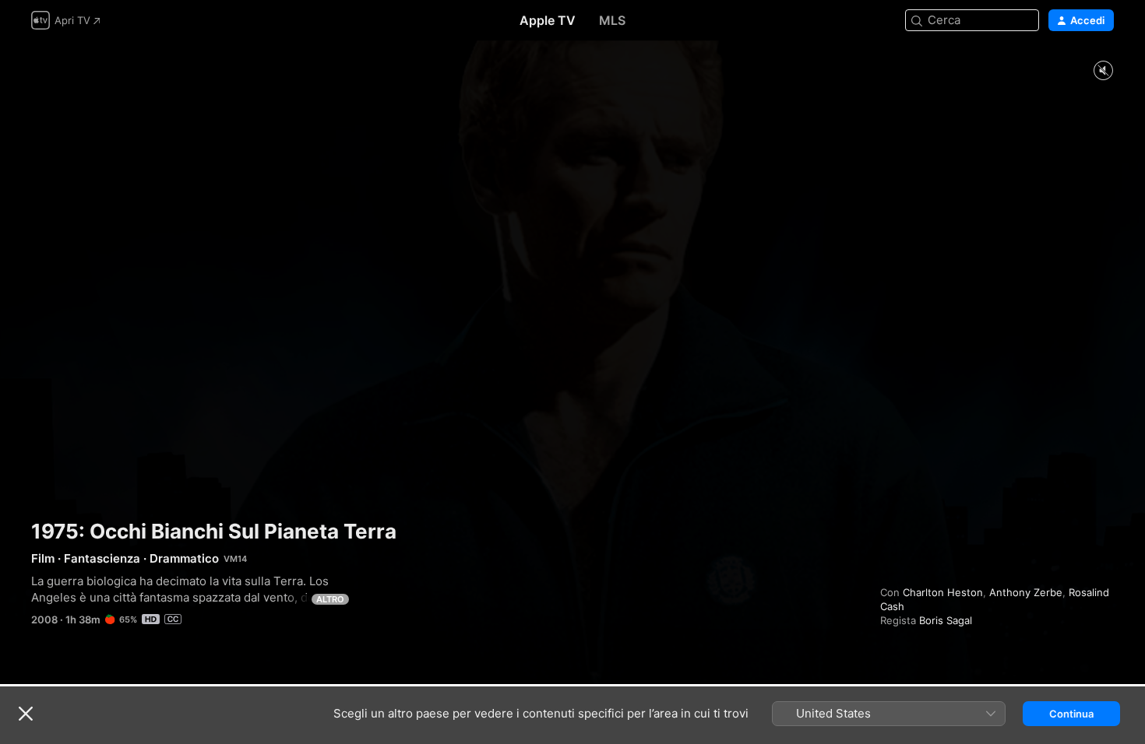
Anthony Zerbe (1025, 592)
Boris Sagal (945, 620)
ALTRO (330, 599)
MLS (612, 20)
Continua (1071, 713)
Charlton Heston (943, 592)
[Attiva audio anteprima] (1103, 71)
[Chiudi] (26, 714)
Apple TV (548, 20)
